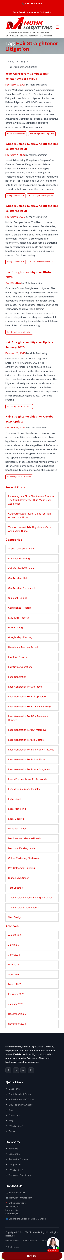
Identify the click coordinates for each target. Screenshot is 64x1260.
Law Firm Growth (17, 657)
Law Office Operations (20, 666)
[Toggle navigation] (57, 27)
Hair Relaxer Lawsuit (16, 133)
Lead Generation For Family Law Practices (31, 749)
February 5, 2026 (15, 216)
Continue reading (33, 127)
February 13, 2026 (15, 84)
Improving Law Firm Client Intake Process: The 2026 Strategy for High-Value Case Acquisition (31, 500)
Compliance (15, 1164)
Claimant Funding (17, 597)
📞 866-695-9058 (32, 3)
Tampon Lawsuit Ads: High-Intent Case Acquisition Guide (29, 529)
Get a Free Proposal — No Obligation (31, 12)
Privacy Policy (16, 1126)
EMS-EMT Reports (18, 617)
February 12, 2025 (15, 353)
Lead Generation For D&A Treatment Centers (28, 718)
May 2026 (13, 964)
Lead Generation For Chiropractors (27, 696)
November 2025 (17, 1023)
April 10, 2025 (13, 283)
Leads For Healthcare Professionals (27, 779)
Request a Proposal (18, 1159)
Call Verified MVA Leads (21, 568)
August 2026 (15, 934)
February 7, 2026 (15, 155)
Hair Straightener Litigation (42, 133)
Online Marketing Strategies (23, 858)
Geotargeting (15, 627)
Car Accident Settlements (22, 588)
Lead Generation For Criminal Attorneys (30, 706)
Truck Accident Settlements (23, 907)
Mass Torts (14, 1088)
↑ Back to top (12, 1247)
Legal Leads (14, 798)
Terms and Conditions (20, 1175)
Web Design (14, 917)
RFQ (11, 1120)
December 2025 (17, 1013)
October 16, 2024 (15, 427)
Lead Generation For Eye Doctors (26, 739)
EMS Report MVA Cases (20, 1104)
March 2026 (14, 984)
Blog (11, 1110)
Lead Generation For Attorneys (25, 686)
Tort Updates (15, 887)
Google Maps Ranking (20, 637)
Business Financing (19, 558)
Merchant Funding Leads (21, 848)
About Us (13, 1148)
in (16, 1070)
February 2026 (16, 994)
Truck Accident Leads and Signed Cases (30, 897)
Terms (12, 1131)
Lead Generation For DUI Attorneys (27, 729)
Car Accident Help (18, 578)
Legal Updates (16, 818)
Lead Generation (17, 676)
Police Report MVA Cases (21, 1099)
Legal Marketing (17, 808)
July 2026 (13, 944)
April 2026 (14, 974)
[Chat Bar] (32, 1256)
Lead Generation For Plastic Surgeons (29, 769)
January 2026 (15, 1004)
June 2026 (14, 954)
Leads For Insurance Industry (24, 789)
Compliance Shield (15, 195)
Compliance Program (19, 607)
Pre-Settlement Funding (21, 867)
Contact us (14, 1115)
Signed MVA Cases (18, 877)
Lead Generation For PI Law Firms (26, 759)
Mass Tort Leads (17, 828)
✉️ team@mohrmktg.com (18, 1197)
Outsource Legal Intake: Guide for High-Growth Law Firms (30, 515)
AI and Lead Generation (21, 548)
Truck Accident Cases (20, 1094)
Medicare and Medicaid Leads (24, 838)
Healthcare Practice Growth (23, 647)
